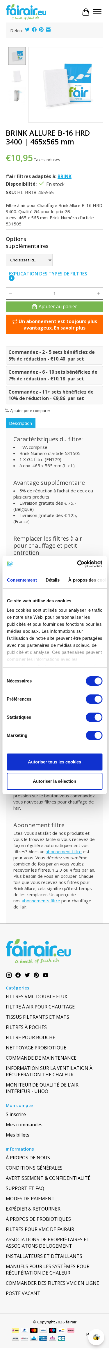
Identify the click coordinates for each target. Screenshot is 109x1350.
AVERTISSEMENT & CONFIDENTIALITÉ (48, 1178)
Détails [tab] (52, 579)
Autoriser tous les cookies (54, 761)
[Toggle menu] (97, 12)
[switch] (94, 699)
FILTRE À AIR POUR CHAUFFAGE (40, 1007)
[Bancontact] (61, 1331)
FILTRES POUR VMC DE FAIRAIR (40, 1229)
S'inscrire (16, 1114)
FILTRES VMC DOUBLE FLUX (36, 996)
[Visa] (43, 1331)
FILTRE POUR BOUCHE (30, 1037)
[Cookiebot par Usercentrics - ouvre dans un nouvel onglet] (77, 564)
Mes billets (17, 1135)
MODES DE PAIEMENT (30, 1198)
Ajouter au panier (58, 306)
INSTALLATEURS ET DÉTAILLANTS (44, 1256)
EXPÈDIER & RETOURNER (33, 1209)
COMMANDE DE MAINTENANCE (41, 1058)
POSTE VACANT (23, 1293)
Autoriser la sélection (54, 781)
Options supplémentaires (27, 242)
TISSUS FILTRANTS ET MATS (37, 1017)
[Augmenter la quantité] (98, 293)
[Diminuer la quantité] (10, 293)
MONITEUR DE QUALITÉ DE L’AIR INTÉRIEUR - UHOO (42, 1088)
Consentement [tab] (22, 579)
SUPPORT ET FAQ (25, 1188)
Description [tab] (20, 423)
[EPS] (52, 1339)
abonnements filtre (41, 901)
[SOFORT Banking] (70, 1331)
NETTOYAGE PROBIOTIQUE (36, 1047)
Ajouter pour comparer (30, 410)
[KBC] (33, 1339)
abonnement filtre (64, 851)
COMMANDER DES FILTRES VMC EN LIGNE (52, 1283)
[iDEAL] (15, 1331)
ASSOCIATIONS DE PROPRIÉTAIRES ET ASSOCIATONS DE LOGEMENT (48, 1242)
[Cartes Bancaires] (61, 1339)
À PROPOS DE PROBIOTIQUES (38, 1219)
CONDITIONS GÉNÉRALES (34, 1168)
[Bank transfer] (15, 1339)
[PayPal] (24, 1331)
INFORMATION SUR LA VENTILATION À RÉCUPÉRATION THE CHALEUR (49, 1071)
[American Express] (43, 1339)
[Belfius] (24, 1339)
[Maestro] (52, 1331)
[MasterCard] (34, 1331)
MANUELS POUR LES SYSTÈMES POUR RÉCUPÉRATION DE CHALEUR (48, 1269)
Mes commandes (24, 1124)
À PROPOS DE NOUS (28, 1157)
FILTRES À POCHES (26, 1027)
